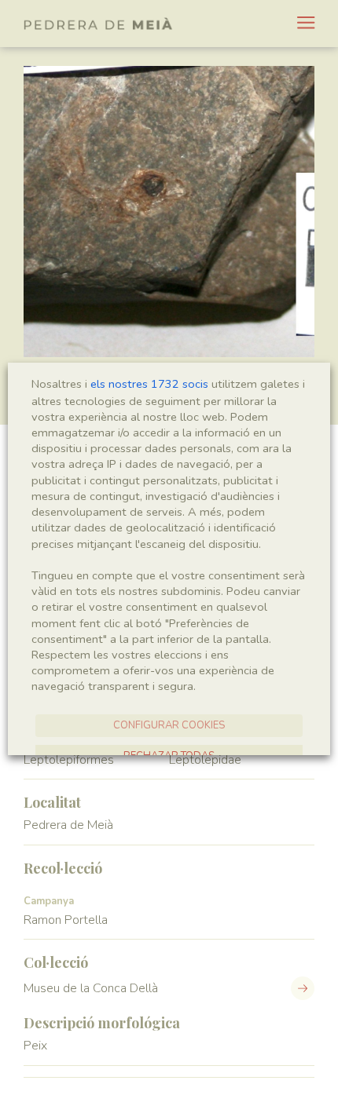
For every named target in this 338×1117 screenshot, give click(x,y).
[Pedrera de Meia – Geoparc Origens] (98, 23)
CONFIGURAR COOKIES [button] (169, 725)
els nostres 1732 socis (149, 384)
